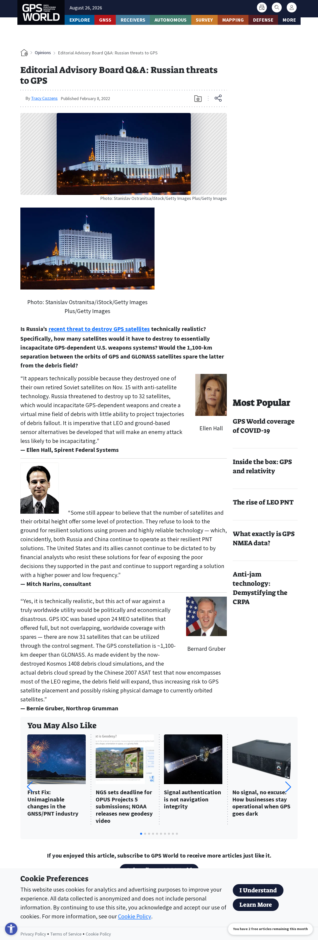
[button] (288, 786)
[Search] (277, 7)
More (289, 20)
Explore (79, 20)
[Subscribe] (262, 7)
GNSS (105, 20)
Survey (204, 20)
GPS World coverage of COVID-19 (264, 426)
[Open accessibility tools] (11, 929)
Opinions (43, 52)
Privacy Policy (33, 934)
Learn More (255, 905)
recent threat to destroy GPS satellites (99, 329)
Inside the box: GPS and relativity (262, 466)
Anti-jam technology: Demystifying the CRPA (260, 588)
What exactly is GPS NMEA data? (264, 538)
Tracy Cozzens (44, 98)
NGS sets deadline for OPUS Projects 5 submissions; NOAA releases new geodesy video (124, 807)
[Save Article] (198, 99)
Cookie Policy (134, 916)
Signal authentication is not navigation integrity (192, 799)
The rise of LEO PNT (263, 502)
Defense (263, 20)
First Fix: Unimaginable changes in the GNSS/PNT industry (53, 803)
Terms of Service (65, 934)
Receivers (132, 20)
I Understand (258, 890)
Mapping (233, 20)
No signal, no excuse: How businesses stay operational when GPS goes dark (261, 803)
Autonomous (171, 20)
